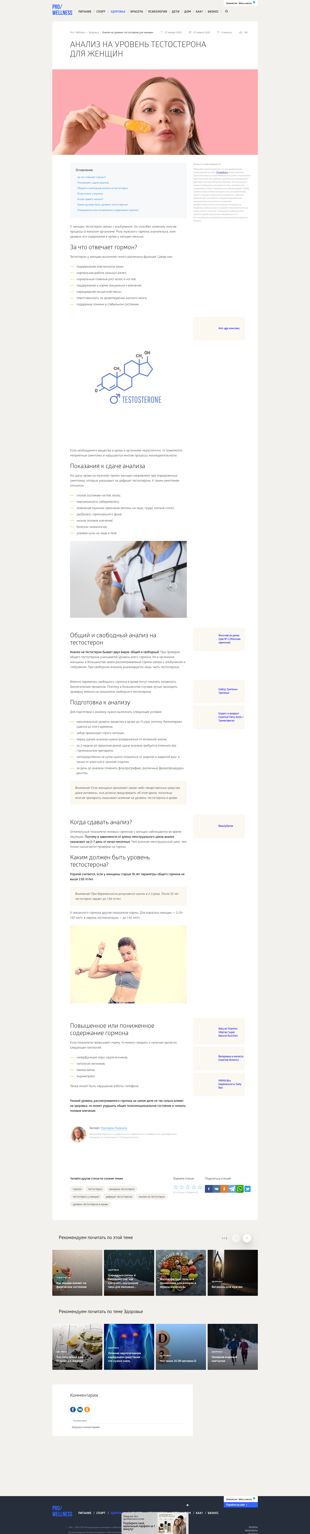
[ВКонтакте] (80, 1409)
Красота (136, 12)
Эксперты (253, 1527)
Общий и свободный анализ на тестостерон (102, 188)
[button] (236, 1238)
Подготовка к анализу (90, 193)
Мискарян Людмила (114, 1128)
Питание (85, 12)
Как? (199, 12)
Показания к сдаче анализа (93, 183)
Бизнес (213, 12)
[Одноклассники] (87, 1409)
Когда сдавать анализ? (90, 199)
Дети (175, 12)
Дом (187, 12)
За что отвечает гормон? (91, 177)
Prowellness (222, 172)
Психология (157, 12)
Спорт (101, 12)
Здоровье (117, 12)
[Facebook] (73, 1409)
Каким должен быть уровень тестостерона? (102, 204)
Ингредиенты (251, 1530)
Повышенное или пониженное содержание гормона (107, 210)
